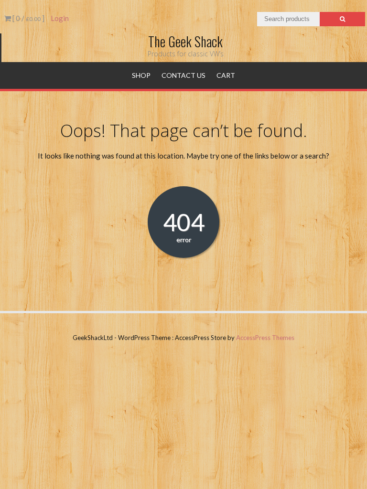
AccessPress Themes (265, 337)
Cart (225, 75)
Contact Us (183, 75)
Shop (141, 75)
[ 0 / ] (27, 18)
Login (60, 18)
